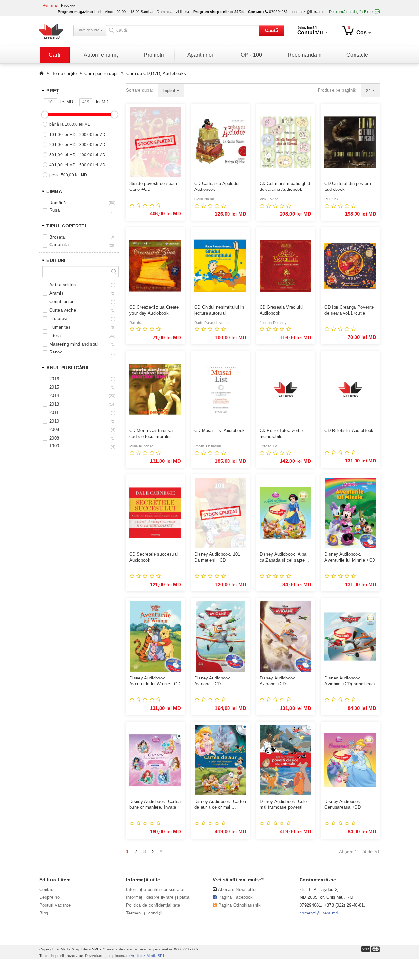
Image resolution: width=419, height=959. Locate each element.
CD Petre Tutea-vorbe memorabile (281, 433)
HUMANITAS (60, 327)
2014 (54, 395)
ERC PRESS (59, 318)
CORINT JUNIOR (61, 301)
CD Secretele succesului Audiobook (153, 557)
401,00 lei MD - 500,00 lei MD (77, 165)
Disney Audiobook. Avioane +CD (213, 681)
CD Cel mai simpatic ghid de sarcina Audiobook (285, 186)
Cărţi (55, 55)
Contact (47, 889)
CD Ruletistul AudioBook (348, 430)
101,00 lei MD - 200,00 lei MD (77, 134)
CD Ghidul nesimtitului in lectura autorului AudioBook (219, 310)
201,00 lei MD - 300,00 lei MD (77, 144)
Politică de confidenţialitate (153, 905)
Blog (43, 913)
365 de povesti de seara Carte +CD (153, 186)
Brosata (57, 237)
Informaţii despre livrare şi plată (157, 897)
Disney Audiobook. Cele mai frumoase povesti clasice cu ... (283, 804)
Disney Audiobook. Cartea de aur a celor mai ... (220, 804)
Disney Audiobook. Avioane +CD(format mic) (349, 681)
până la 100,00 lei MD (70, 124)
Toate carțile (64, 73)
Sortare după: (139, 90)
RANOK (55, 352)
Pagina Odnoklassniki (240, 905)
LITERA (55, 335)
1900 (54, 445)
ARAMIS (56, 293)
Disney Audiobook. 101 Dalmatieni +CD (217, 557)
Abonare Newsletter (237, 889)
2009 (54, 429)
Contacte (357, 55)
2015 (54, 387)
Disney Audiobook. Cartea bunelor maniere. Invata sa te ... (155, 804)
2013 (54, 404)
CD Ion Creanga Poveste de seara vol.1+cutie (349, 310)
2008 (54, 438)
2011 (54, 412)
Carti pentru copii (101, 73)
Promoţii (154, 55)
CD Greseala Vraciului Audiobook (282, 310)
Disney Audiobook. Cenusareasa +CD (343, 804)
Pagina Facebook (235, 897)
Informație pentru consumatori (156, 889)
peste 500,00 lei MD (68, 175)
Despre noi (50, 897)
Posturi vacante (55, 905)
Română (57, 202)
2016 (54, 378)
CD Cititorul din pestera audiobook (347, 186)
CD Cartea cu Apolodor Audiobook (217, 186)
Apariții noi (200, 55)
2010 (54, 421)
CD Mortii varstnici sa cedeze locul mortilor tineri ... (151, 434)
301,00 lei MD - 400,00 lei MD (77, 155)
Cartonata (59, 244)
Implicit (169, 90)
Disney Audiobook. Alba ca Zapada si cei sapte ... (285, 557)
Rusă (54, 210)
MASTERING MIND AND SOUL (73, 344)
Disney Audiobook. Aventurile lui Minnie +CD (349, 557)
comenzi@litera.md (308, 12)
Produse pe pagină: (337, 90)
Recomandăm (304, 55)
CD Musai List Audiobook (219, 430)
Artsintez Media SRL (148, 956)
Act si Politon (62, 284)
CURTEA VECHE (62, 310)
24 (369, 90)
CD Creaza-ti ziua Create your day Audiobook (154, 310)
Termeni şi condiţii (144, 913)
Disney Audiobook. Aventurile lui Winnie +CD (154, 681)
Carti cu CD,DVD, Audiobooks (156, 73)
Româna (50, 5)
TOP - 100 (249, 55)
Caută (271, 30)
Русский (68, 5)
